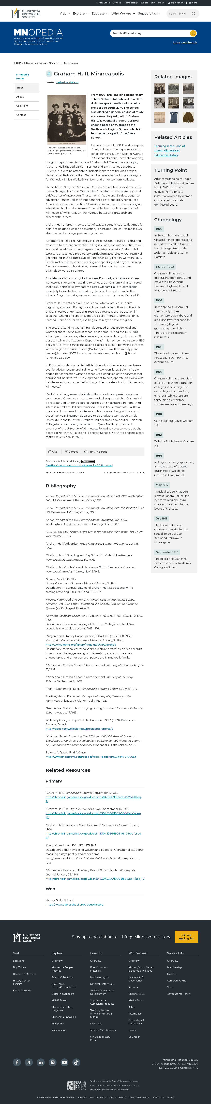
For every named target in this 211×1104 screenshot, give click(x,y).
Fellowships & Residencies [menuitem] (136, 1022)
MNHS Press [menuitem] (59, 1000)
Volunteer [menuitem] (134, 1036)
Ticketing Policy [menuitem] (117, 1097)
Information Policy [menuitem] (97, 1097)
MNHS (18, 63)
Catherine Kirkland (67, 82)
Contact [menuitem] (21, 114)
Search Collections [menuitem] (62, 977)
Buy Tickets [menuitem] (19, 967)
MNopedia (30, 63)
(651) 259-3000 (168, 1067)
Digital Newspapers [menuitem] (63, 993)
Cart (194, 2)
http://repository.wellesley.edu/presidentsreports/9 (79, 728)
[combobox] (153, 33)
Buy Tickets (157, 2)
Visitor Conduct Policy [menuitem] (138, 1097)
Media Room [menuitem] (136, 1000)
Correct (73, 451)
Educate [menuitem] (96, 953)
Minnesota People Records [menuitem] (62, 969)
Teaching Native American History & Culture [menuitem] (101, 1013)
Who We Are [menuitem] (138, 953)
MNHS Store (103, 2)
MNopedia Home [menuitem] (22, 76)
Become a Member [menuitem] (24, 974)
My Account (177, 2)
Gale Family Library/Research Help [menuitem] (64, 985)
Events (144, 2)
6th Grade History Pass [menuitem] (100, 1038)
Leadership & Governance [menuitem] (136, 979)
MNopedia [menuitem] (58, 1023)
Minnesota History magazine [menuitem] (62, 1009)
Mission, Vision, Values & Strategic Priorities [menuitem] (141, 969)
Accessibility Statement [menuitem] (163, 1097)
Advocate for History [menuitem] (179, 993)
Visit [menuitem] (16, 953)
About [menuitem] (20, 96)
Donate (117, 2)
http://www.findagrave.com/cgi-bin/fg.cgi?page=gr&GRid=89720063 (91, 756)
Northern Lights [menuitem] (99, 977)
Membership (131, 2)
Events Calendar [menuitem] (22, 990)
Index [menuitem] (20, 87)
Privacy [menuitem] (81, 1097)
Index (43, 63)
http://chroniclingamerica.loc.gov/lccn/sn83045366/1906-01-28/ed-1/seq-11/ (95, 878)
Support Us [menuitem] (175, 953)
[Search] (193, 13)
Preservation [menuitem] (59, 1030)
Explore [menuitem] (57, 953)
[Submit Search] (193, 33)
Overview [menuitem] (57, 960)
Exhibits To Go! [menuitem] (137, 993)
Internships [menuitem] (135, 1013)
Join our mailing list (186, 937)
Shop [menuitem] (170, 987)
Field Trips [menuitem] (96, 1023)
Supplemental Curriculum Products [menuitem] (102, 1002)
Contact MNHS (189, 1067)
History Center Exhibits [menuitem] (21, 982)
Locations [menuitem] (18, 960)
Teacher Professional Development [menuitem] (102, 992)
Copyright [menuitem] (22, 105)
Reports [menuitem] (133, 987)
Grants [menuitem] (132, 1030)
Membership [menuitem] (174, 967)
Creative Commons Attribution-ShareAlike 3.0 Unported (79, 465)
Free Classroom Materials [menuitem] (99, 969)
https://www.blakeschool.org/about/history (74, 904)
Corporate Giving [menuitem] (176, 980)
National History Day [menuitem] (102, 983)
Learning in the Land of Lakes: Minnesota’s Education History (169, 150)
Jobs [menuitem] (131, 1007)
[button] (64, 13)
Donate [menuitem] (171, 974)
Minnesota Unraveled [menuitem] (64, 1016)
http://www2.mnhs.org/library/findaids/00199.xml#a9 (81, 644)
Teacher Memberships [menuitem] (103, 1030)
